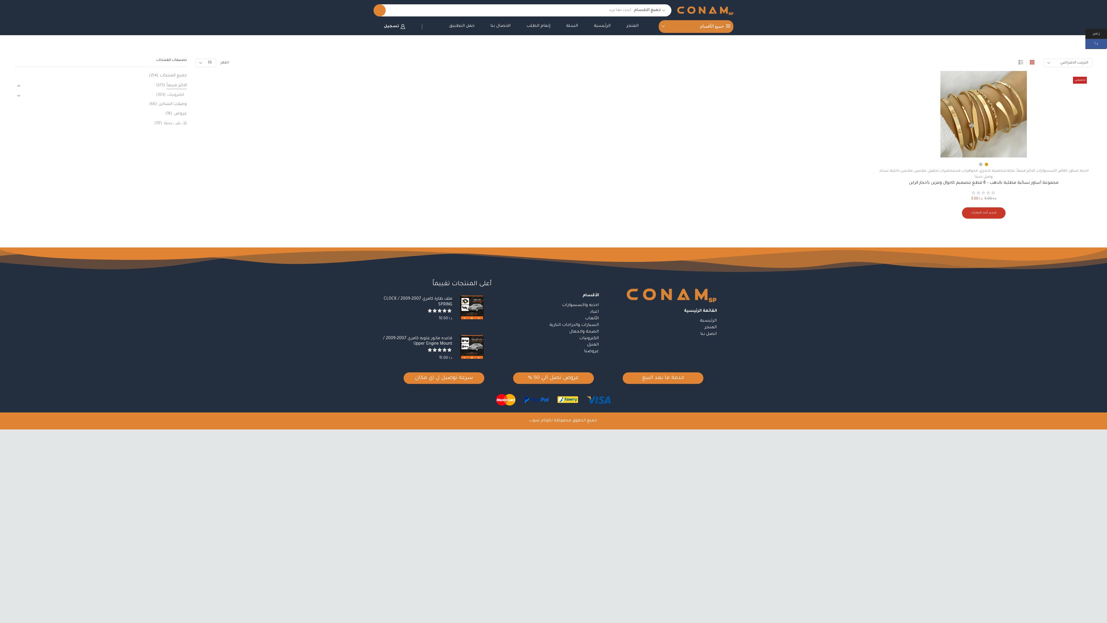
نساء (884, 171)
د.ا (1101, 43)
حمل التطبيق (462, 26)
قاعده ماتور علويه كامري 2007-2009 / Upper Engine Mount (417, 341)
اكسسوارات (1047, 171)
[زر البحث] (380, 10)
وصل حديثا (984, 177)
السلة (572, 26)
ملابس (920, 171)
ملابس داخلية (901, 171)
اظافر (1063, 171)
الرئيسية (602, 26)
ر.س (1100, 33)
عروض (180, 114)
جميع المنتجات (173, 76)
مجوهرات (970, 171)
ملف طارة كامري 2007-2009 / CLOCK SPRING (418, 302)
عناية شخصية (1003, 171)
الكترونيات (175, 95)
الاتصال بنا (500, 26)
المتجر (632, 26)
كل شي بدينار (175, 123)
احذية (1084, 171)
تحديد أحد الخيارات (984, 213)
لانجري (985, 171)
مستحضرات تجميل (944, 171)
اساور (1073, 171)
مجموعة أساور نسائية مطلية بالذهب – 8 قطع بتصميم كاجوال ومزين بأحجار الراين (984, 183)
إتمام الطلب (538, 26)
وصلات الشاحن (173, 104)
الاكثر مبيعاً (1026, 171)
